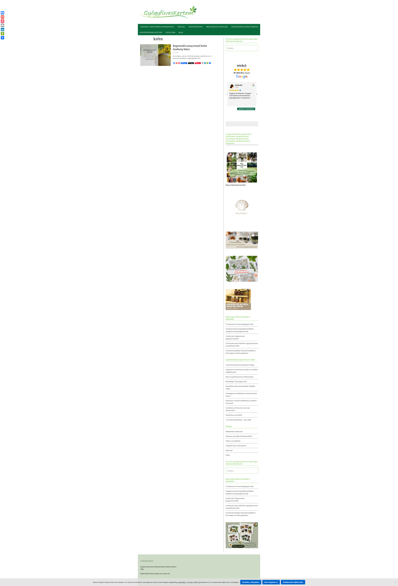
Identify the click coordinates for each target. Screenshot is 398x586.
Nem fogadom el (271, 582)
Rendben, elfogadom (250, 582)
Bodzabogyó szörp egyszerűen (236, 381)
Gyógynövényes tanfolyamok (236, 445)
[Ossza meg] (2, 38)
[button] (256, 94)
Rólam (228, 455)
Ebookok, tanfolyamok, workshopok (157, 27)
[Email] (2, 25)
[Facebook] (2, 13)
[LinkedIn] (2, 29)
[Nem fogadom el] (395, 582)
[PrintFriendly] (2, 33)
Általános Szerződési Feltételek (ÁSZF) (239, 436)
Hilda (176, 52)
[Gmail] (2, 17)
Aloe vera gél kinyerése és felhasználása (239, 377)
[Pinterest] (2, 21)
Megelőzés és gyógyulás (217, 27)
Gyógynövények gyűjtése (151, 32)
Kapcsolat (229, 450)
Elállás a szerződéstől (233, 441)
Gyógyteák (170, 32)
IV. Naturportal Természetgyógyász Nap (239, 324)
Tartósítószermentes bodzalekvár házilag (240, 365)
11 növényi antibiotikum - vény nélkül (238, 420)
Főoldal (181, 27)
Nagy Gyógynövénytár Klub (236, 185)
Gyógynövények (195, 27)
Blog (181, 32)
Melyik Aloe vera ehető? (234, 415)
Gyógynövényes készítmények (244, 27)
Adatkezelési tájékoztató (234, 431)
